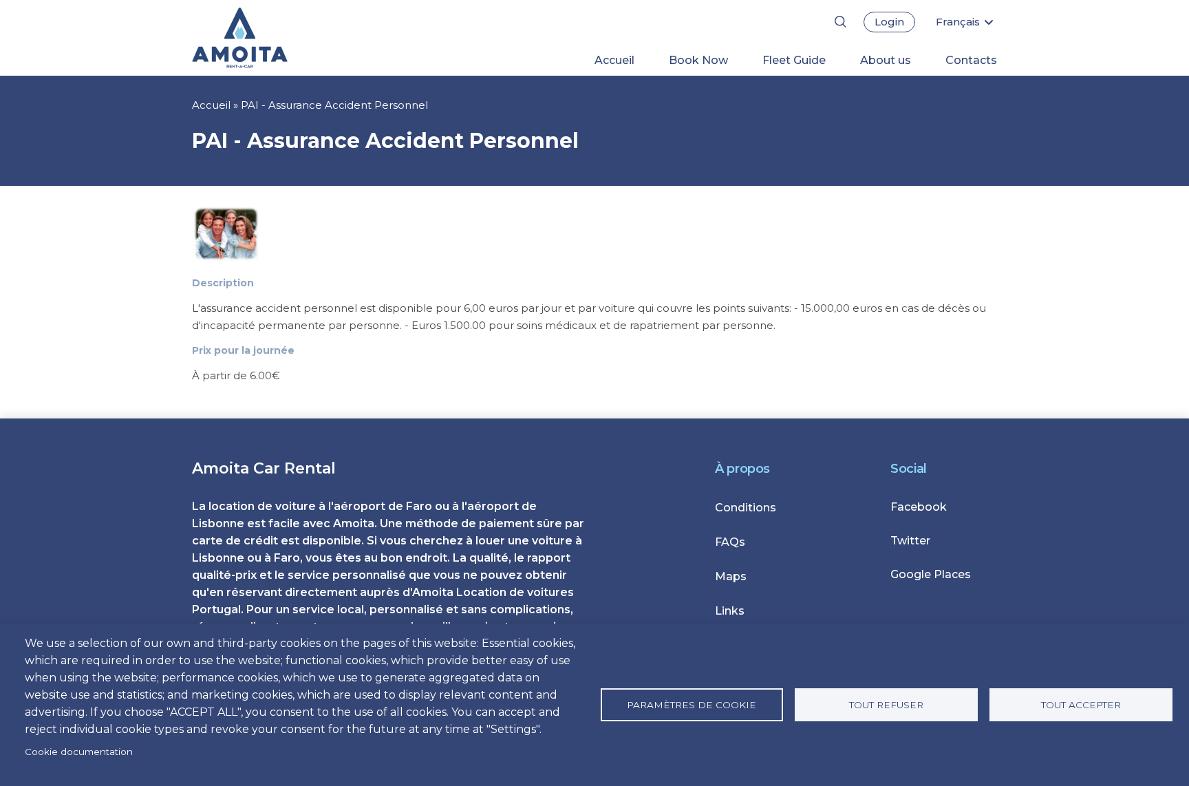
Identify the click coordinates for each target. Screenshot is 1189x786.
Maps (731, 576)
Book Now (698, 60)
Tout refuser (886, 704)
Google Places (930, 574)
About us (885, 60)
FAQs (730, 542)
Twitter (910, 540)
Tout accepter (1081, 704)
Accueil (614, 60)
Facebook (918, 506)
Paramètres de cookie (691, 704)
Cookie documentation (79, 751)
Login (889, 21)
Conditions (745, 507)
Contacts (971, 60)
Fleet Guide (794, 60)
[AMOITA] (262, 38)
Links (730, 610)
